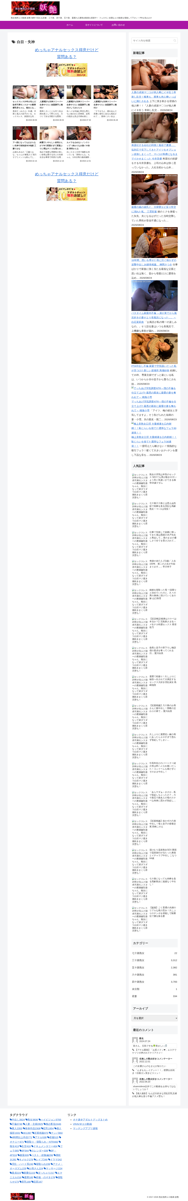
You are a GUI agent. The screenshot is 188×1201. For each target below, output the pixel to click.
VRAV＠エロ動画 (82, 1124)
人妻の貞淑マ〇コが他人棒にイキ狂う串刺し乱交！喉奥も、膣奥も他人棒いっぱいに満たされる (153, 97)
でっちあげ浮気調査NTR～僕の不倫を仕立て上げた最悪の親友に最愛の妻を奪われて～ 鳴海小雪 (153, 406)
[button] (174, 40)
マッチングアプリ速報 (85, 1128)
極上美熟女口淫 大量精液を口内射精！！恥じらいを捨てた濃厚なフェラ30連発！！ (154, 441)
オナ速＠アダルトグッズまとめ (90, 1119)
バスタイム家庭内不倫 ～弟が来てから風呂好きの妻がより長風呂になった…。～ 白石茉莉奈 (154, 317)
